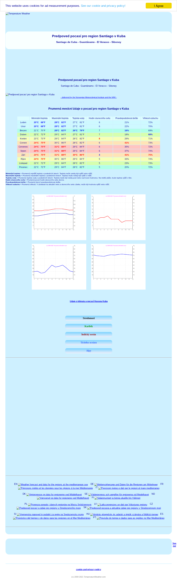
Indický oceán (88, 334)
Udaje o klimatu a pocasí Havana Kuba (89, 301)
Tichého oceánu (89, 342)
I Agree (158, 5)
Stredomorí (89, 318)
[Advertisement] (89, 62)
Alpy (88, 350)
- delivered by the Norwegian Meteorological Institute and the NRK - (89, 97)
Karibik (89, 326)
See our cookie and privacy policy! (103, 5)
